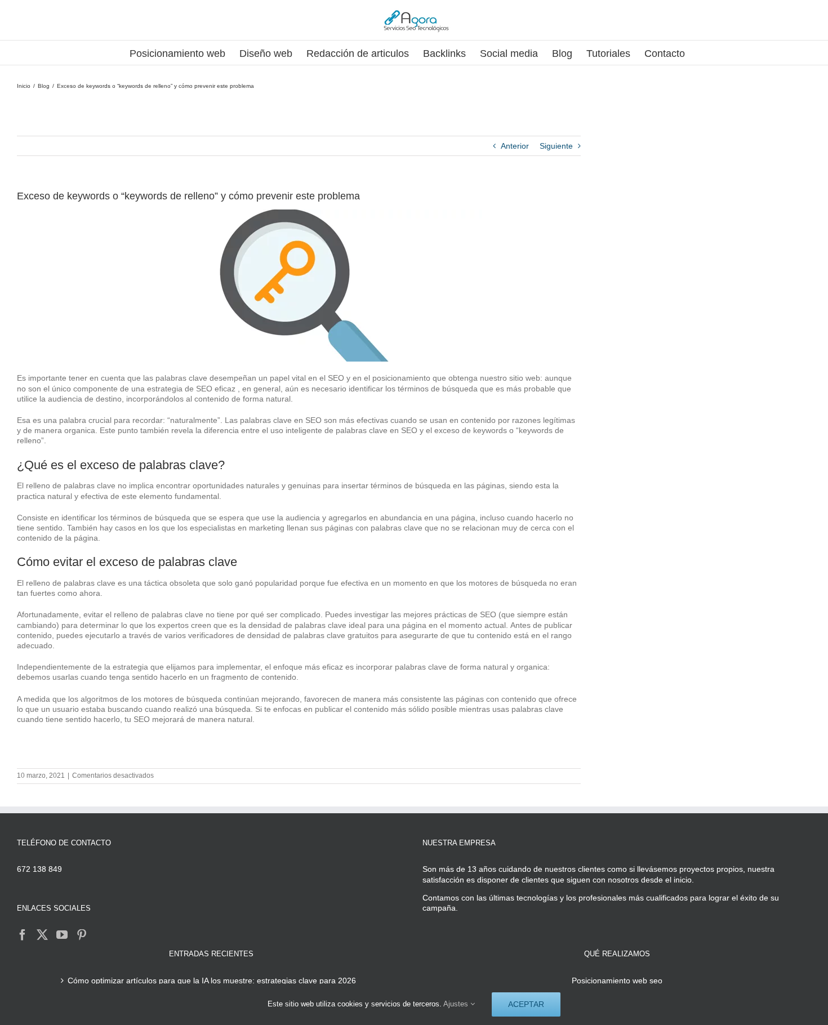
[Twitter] (42, 935)
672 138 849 (39, 869)
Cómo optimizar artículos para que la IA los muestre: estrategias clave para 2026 (212, 980)
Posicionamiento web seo (617, 980)
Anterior (515, 145)
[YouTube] (62, 935)
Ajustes (456, 1004)
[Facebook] (22, 935)
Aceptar (526, 1004)
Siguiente (556, 145)
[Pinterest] (81, 935)
